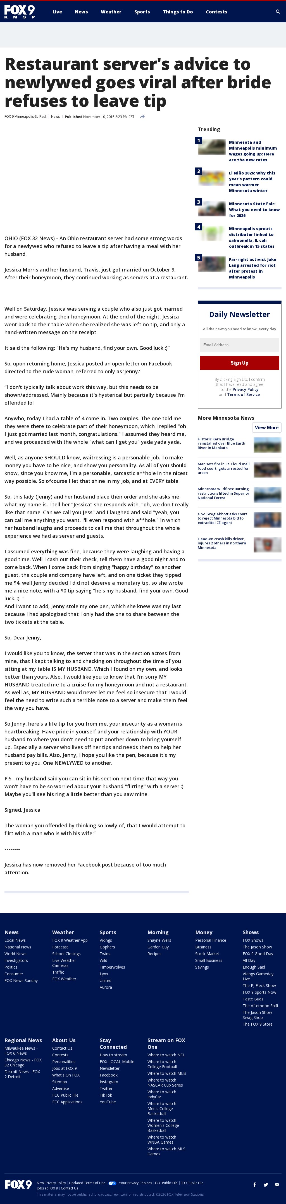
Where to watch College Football (162, 1064)
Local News (15, 940)
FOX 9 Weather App (70, 940)
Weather (63, 932)
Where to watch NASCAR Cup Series (165, 1082)
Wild (103, 960)
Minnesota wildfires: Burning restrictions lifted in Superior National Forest (223, 493)
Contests (60, 1054)
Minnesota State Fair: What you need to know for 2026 (254, 209)
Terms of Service (243, 394)
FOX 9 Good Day (258, 953)
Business (203, 947)
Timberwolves (112, 967)
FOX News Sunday (21, 980)
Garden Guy (158, 947)
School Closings (66, 953)
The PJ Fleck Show (259, 985)
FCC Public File (65, 1095)
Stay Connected (113, 1043)
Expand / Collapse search (278, 12)
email (277, 1184)
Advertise (60, 1088)
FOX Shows (253, 940)
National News (17, 947)
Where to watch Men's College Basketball (161, 1108)
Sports (108, 932)
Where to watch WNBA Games (161, 1139)
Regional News (23, 1040)
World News (15, 953)
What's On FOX (66, 1075)
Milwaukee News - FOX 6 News (21, 1050)
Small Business (208, 960)
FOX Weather (64, 978)
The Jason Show (257, 947)
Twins (105, 953)
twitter (265, 1184)
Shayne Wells (159, 940)
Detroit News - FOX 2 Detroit (22, 1074)
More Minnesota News (226, 417)
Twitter (106, 1088)
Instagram (109, 1081)
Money (203, 932)
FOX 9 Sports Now (259, 992)
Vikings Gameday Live (258, 976)
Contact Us (62, 1048)
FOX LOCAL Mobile (117, 1061)
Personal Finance (210, 940)
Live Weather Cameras (64, 963)
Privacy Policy (246, 389)
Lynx (104, 973)
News (55, 116)
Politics (10, 967)
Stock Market (207, 953)
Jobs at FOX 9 (64, 1068)
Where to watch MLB (166, 1073)
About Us (63, 1040)
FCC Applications (67, 1101)
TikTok (106, 1095)
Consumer (13, 973)
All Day (249, 960)
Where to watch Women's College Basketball (163, 1125)
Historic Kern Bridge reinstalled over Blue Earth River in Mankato (221, 443)
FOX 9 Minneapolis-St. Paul (25, 116)
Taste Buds (253, 999)
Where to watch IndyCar (161, 1094)
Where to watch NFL (166, 1054)
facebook (254, 1184)
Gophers (107, 947)
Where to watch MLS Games (166, 1151)
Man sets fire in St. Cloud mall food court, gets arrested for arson (224, 468)
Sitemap (59, 1081)
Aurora (106, 987)
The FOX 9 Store (258, 1024)
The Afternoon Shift (260, 1005)
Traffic (58, 972)
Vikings (106, 940)
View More (267, 427)
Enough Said (254, 967)
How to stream (113, 1054)
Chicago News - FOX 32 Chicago (23, 1062)
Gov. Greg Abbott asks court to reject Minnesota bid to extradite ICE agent (222, 518)
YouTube (108, 1101)
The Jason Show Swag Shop (257, 1015)
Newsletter (110, 1068)
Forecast (60, 947)
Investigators (16, 960)
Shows (251, 932)
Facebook (109, 1075)
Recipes (154, 953)
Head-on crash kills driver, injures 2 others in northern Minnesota (222, 543)
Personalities (63, 1061)
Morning (158, 932)
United (105, 980)
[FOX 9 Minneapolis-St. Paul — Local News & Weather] (22, 11)
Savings (202, 967)
